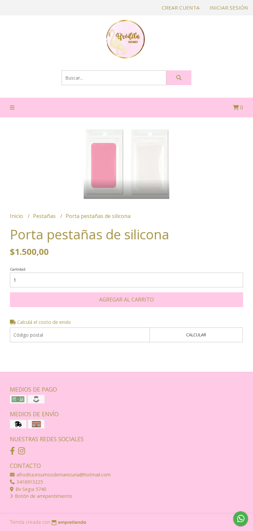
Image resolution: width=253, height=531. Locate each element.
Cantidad (17, 269)
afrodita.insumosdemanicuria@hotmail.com (63, 474)
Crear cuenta (181, 7)
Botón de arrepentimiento (43, 496)
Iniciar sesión (229, 7)
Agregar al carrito (126, 299)
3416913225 (29, 482)
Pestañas (45, 216)
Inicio (17, 216)
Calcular (196, 335)
